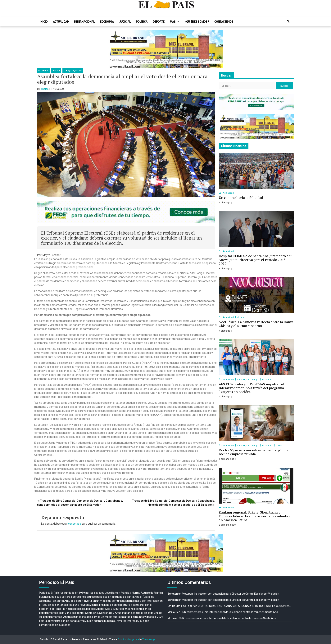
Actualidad (61, 21)
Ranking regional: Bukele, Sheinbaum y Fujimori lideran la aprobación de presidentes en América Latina (254, 516)
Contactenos (223, 21)
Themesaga (148, 639)
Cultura (240, 317)
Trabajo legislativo (73, 70)
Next (218, 49)
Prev (113, 49)
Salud (279, 445)
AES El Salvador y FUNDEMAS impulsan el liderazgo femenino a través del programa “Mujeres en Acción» (251, 388)
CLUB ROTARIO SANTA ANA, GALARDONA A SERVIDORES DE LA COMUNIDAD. (245, 605)
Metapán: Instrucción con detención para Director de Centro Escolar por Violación (230, 593)
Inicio (44, 21)
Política (141, 21)
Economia (107, 21)
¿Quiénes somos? (197, 21)
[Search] (288, 21)
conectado (74, 523)
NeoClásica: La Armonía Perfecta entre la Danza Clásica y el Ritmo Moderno (256, 324)
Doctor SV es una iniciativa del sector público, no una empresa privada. (254, 452)
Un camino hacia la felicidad (241, 197)
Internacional (84, 21)
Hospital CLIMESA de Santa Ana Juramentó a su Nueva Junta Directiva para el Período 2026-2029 (255, 260)
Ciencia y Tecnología (248, 379)
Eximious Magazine (128, 639)
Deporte (159, 21)
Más (173, 21)
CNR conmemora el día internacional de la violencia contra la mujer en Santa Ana (229, 612)
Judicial (125, 21)
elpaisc (44, 88)
